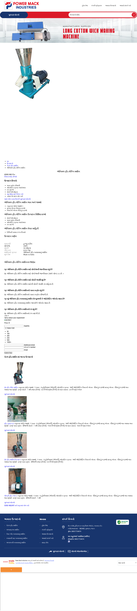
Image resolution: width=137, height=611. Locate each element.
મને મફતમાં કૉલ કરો (22, 505)
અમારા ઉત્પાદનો (110, 6)
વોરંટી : (26, 390)
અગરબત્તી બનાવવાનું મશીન (16, 543)
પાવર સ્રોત (11, 220)
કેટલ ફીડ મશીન (12, 525)
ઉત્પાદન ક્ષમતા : (70, 390)
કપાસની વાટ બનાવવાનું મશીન (16, 538)
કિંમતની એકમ (12, 210)
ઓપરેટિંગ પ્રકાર (12, 222)
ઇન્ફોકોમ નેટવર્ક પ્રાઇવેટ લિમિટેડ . (25, 563)
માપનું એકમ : (115, 387)
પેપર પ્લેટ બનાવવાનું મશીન (15, 534)
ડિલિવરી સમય (12, 232)
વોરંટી (9, 218)
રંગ (8, 225)
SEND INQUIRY (9, 505)
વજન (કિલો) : (44, 390)
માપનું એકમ (11, 208)
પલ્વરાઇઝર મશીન (12, 530)
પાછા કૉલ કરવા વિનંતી (12, 199)
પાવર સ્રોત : (21, 426)
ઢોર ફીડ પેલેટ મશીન (11, 387)
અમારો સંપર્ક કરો (125, 6)
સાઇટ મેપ (45, 543)
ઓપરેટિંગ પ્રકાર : (69, 387)
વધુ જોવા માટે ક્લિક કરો (15, 194)
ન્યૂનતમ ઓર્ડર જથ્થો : (27, 387)
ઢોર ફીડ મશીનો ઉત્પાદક (12, 460)
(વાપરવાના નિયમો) (49, 560)
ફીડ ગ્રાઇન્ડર (9, 424)
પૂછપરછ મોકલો (25, 199)
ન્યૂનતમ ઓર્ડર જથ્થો (14, 206)
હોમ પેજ (85, 6)
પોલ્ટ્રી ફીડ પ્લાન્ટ (10, 496)
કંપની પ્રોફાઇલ (96, 6)
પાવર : (46, 387)
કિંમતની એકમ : (93, 387)
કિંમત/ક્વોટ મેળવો (10, 177)
